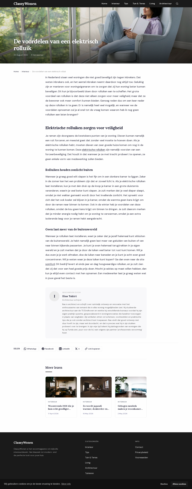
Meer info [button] (66, 484)
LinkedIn (66, 349)
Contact (139, 447)
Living (152, 3)
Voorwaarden (141, 457)
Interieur (116, 3)
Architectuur (165, 3)
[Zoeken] (177, 3)
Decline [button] (164, 484)
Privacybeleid (141, 452)
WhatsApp (31, 349)
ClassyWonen (23, 442)
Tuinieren (89, 473)
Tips (126, 3)
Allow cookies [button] (179, 484)
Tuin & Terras (139, 3)
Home (104, 3)
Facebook (49, 349)
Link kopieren (94, 349)
